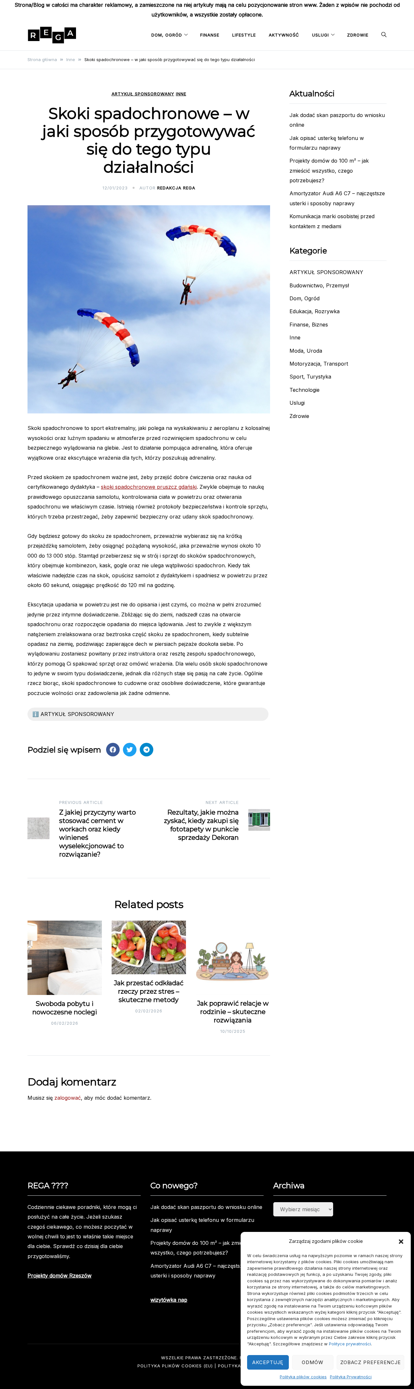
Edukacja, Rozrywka (314, 311)
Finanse (209, 34)
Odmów (312, 1362)
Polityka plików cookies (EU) (175, 1365)
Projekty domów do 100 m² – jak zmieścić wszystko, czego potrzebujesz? (329, 170)
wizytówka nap (168, 1300)
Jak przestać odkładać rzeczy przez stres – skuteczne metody (148, 991)
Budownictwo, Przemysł (319, 285)
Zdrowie (357, 34)
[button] (401, 1241)
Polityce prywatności (350, 1343)
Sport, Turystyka (310, 376)
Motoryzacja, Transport (318, 363)
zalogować (67, 1098)
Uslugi (320, 34)
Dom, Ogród (166, 34)
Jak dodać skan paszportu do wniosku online (206, 1207)
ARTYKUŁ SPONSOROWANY (143, 94)
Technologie (304, 390)
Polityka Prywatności (351, 1376)
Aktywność (284, 34)
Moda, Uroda (305, 350)
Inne (181, 94)
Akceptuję (267, 1362)
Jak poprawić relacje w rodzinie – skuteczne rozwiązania (233, 1011)
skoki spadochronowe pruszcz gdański (149, 487)
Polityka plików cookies (303, 1376)
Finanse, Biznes (308, 324)
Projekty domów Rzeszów (59, 1275)
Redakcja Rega (176, 187)
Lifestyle (244, 34)
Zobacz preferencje (370, 1362)
